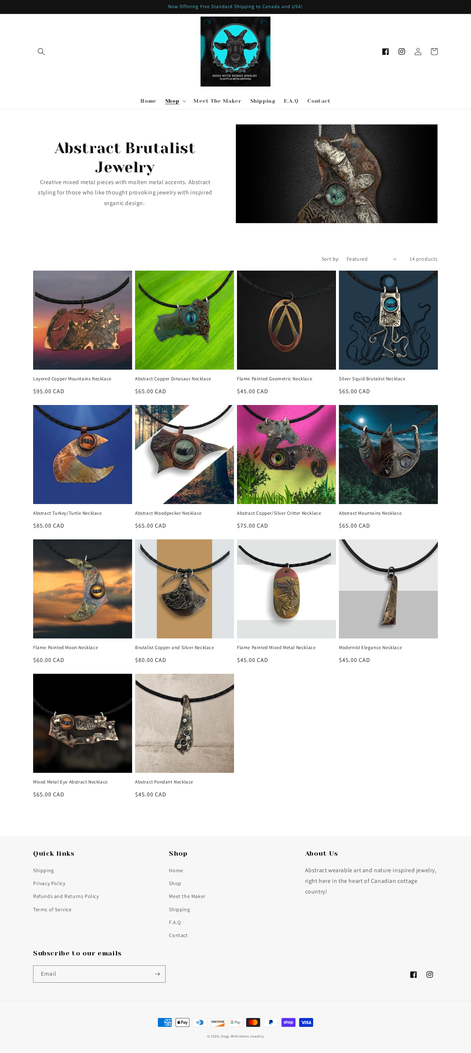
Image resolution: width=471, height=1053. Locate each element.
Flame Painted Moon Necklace (65, 648)
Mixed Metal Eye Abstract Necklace (70, 782)
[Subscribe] (157, 974)
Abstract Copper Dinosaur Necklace (173, 379)
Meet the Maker (187, 896)
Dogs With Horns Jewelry (242, 1036)
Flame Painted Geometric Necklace (274, 379)
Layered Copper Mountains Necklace (72, 379)
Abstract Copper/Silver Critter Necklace (279, 513)
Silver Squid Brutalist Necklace (372, 379)
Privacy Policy (49, 883)
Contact (178, 935)
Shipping (43, 870)
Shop (175, 883)
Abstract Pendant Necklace (164, 782)
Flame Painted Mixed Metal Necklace (276, 648)
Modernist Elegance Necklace (370, 648)
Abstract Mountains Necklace (370, 513)
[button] (41, 51)
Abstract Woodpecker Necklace (168, 513)
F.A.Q (175, 922)
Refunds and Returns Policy (66, 896)
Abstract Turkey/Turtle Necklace (67, 513)
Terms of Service (52, 909)
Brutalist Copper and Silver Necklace (174, 648)
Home (176, 870)
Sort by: (330, 259)
